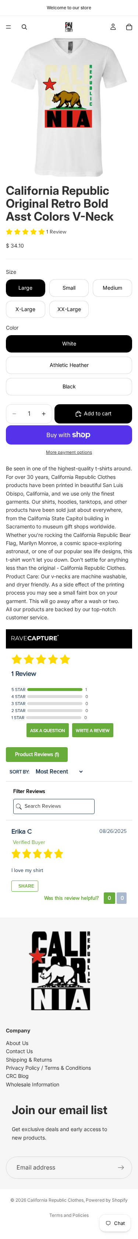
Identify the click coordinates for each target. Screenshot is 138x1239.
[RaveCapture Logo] (35, 638)
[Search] (24, 27)
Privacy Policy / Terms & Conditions (48, 1067)
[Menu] (8, 26)
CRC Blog (17, 1076)
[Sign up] (121, 1167)
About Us (17, 1042)
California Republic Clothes (55, 1200)
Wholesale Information (32, 1084)
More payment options (69, 452)
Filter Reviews (29, 791)
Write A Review (93, 730)
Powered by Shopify (107, 1200)
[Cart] (129, 27)
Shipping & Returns (29, 1059)
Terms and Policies (69, 1215)
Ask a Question (47, 730)
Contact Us (19, 1051)
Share (25, 886)
